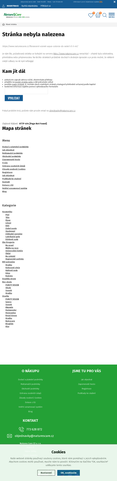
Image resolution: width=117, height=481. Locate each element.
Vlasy (7, 220)
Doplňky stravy (9, 279)
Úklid (7, 254)
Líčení (8, 223)
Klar (7, 326)
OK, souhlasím (68, 472)
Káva (7, 273)
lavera (8, 302)
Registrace (86, 389)
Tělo (7, 217)
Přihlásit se (46, 6)
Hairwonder (10, 310)
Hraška (8, 265)
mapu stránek (18, 84)
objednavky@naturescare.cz (62, 110)
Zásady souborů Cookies (30, 398)
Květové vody (11, 270)
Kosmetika (7, 212)
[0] (90, 15)
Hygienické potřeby (14, 259)
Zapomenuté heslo (86, 384)
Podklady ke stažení (87, 393)
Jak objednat (86, 379)
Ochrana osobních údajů (30, 393)
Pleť (7, 215)
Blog (30, 411)
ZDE (100, 2)
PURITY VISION (12, 285)
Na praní (9, 245)
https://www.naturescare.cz (66, 53)
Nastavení (46, 472)
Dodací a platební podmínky (30, 379)
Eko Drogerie (8, 242)
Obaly (8, 288)
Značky (5, 296)
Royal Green (11, 316)
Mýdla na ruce (11, 248)
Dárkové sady (11, 239)
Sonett (8, 290)
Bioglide (9, 324)
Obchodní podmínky (30, 389)
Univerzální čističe (14, 251)
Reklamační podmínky (30, 384)
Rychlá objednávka (29, 6)
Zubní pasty (11, 228)
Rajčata (9, 276)
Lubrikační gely (12, 237)
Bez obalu (7, 282)
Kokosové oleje (12, 268)
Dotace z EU (30, 402)
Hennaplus (10, 313)
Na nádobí (10, 256)
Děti (7, 226)
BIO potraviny (8, 262)
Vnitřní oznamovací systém (30, 407)
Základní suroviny (13, 234)
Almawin (9, 307)
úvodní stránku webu (24, 82)
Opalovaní (10, 231)
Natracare (10, 321)
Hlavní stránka (11, 24)
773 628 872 (34, 429)
